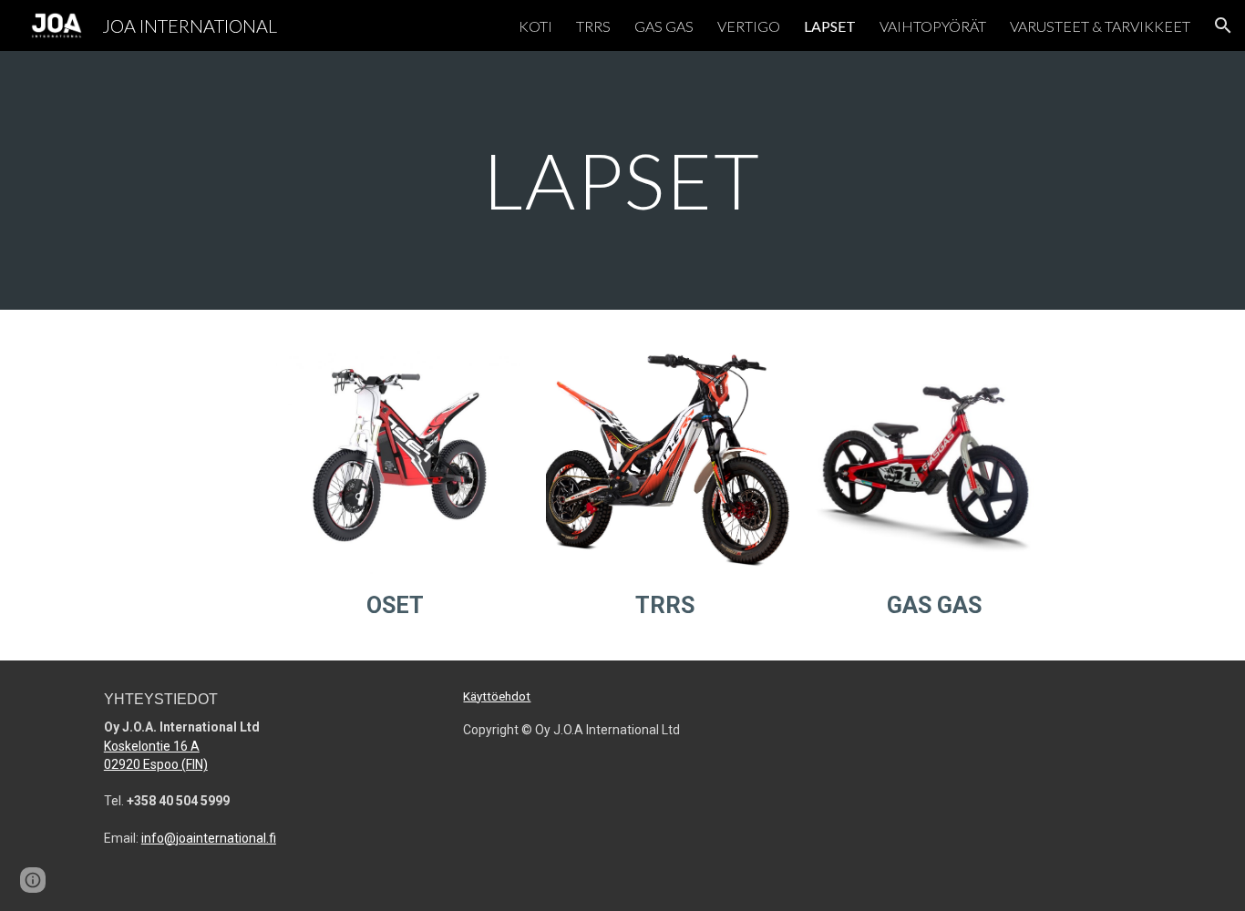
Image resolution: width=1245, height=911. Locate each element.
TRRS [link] (593, 26)
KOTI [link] (535, 26)
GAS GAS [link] (664, 26)
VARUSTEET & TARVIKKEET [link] (1100, 26)
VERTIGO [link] (748, 26)
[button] (1223, 25)
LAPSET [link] (830, 26)
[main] (622, 180)
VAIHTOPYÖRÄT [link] (933, 26)
